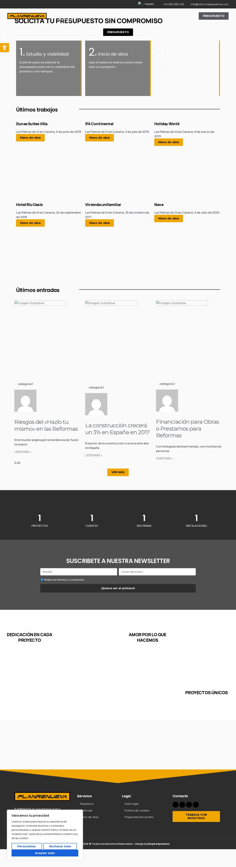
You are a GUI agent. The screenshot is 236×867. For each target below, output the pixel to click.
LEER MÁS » (22, 452)
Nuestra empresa (106, 16)
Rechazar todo (60, 846)
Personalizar (26, 846)
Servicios (81, 16)
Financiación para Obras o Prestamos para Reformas (187, 428)
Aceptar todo (45, 853)
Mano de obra (30, 137)
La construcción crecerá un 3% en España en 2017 (117, 428)
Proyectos (132, 16)
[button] (4, 47)
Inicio (64, 16)
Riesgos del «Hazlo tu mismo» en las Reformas (46, 425)
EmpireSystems (159, 843)
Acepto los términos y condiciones (64, 579)
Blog (150, 16)
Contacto (167, 16)
